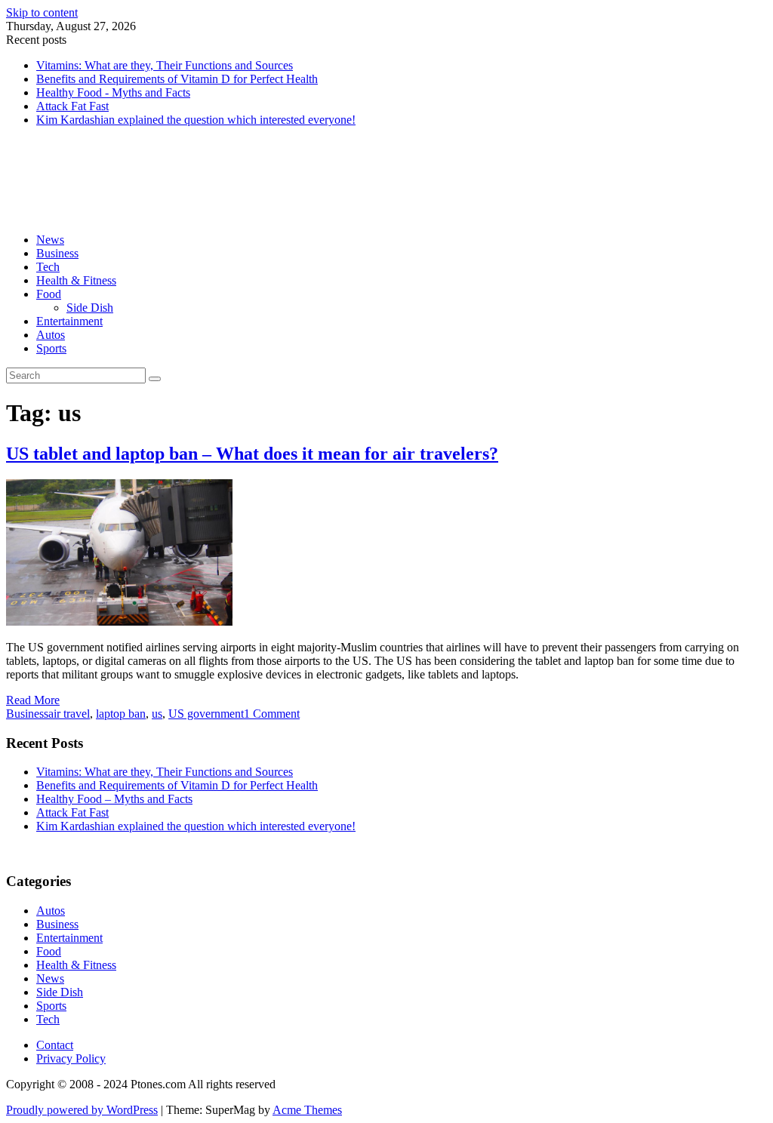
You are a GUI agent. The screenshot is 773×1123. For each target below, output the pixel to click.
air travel (69, 713)
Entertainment (69, 321)
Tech (48, 266)
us (157, 713)
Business (57, 253)
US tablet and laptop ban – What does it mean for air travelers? (252, 453)
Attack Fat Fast (72, 106)
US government (206, 713)
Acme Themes (307, 1109)
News (50, 239)
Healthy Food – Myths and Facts (114, 798)
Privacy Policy (71, 1058)
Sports (51, 348)
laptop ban (121, 713)
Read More (33, 700)
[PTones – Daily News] (144, 214)
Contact (54, 1044)
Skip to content (42, 12)
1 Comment (272, 713)
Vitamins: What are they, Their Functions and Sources (164, 65)
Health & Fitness (76, 280)
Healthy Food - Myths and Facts (113, 92)
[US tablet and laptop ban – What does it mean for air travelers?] (119, 621)
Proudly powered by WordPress (82, 1109)
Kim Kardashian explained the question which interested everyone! (196, 119)
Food (48, 294)
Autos (50, 334)
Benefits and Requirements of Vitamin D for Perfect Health (177, 78)
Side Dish (89, 307)
